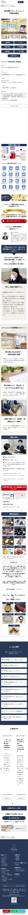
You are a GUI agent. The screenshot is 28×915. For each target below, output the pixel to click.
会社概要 (4, 886)
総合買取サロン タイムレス (5, 5)
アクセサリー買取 (5, 873)
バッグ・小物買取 (5, 870)
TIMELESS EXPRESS (19, 870)
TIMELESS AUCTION (20, 869)
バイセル (17, 875)
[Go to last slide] (1, 768)
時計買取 (3, 871)
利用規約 (18, 886)
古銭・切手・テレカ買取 (7, 879)
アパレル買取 (4, 877)
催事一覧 (3, 861)
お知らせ (3, 862)
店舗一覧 (3, 859)
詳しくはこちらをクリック (14, 221)
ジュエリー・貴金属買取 (7, 874)
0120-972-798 (5, 80)
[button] (4, 37)
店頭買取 (17, 856)
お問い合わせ (4, 865)
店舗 (12, 5)
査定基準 (17, 864)
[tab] (12, 803)
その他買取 (4, 880)
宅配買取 (17, 859)
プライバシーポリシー (11, 886)
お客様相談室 (22, 886)
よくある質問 (4, 864)
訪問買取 (17, 858)
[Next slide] (25, 26)
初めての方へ (4, 858)
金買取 (3, 876)
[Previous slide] (2, 26)
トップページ (4, 856)
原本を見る (7, 798)
